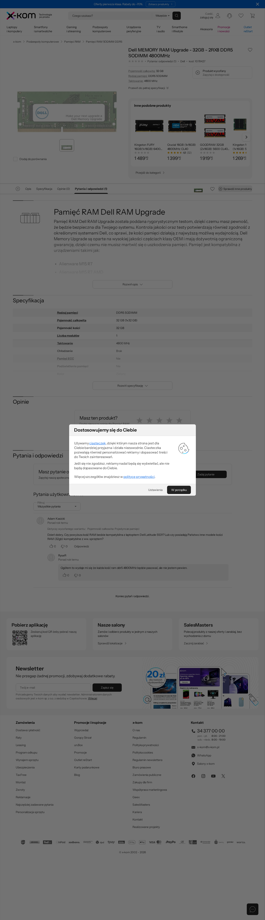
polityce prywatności (139, 477)
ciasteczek (97, 443)
